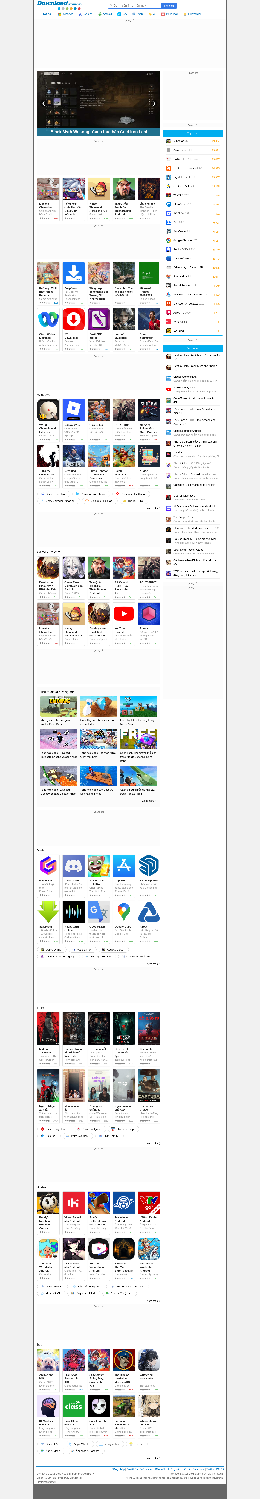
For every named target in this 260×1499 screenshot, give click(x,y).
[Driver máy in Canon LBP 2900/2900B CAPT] (168, 267)
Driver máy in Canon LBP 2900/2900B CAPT (188, 268)
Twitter (210, 1469)
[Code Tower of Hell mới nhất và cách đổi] (168, 400)
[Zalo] (168, 222)
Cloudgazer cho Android (187, 430)
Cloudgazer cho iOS (185, 376)
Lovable (177, 452)
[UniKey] (168, 159)
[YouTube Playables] (168, 389)
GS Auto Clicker (184, 186)
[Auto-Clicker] (168, 150)
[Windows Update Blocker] (168, 294)
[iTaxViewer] (168, 231)
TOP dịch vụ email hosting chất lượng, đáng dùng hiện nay (195, 573)
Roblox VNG (184, 249)
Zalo (178, 222)
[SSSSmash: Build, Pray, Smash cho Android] (168, 421)
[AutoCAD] (168, 312)
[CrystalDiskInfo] (168, 177)
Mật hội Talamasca (184, 495)
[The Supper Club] (168, 519)
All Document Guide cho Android (194, 506)
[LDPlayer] (168, 330)
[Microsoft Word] (168, 258)
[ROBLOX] (168, 213)
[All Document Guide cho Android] (168, 508)
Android (42, 1187)
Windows (43, 394)
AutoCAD (182, 312)
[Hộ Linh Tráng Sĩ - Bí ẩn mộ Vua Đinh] (168, 540)
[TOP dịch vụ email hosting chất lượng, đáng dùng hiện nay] (168, 573)
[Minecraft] (168, 141)
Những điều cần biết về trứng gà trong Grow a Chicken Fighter (195, 443)
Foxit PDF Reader (188, 168)
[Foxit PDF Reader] (168, 168)
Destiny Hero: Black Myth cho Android (195, 367)
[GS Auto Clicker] (168, 186)
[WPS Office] (168, 321)
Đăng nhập (118, 1469)
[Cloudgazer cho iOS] (168, 378)
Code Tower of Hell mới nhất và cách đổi (194, 400)
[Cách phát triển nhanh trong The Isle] (168, 486)
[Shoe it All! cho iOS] (168, 465)
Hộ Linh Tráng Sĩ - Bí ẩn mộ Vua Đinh (194, 538)
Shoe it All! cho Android (195, 473)
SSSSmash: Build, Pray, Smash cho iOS (194, 411)
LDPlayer (178, 330)
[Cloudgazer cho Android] (168, 432)
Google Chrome (185, 240)
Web (40, 850)
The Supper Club (183, 517)
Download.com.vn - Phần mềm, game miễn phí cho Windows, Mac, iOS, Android (59, 5)
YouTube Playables (184, 387)
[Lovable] (168, 454)
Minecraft (181, 140)
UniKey (185, 160)
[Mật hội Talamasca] (168, 497)
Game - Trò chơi (48, 552)
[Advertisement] (130, 47)
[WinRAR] (168, 195)
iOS (40, 1344)
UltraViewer (182, 204)
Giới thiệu (132, 1469)
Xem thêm (153, 508)
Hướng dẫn (173, 1469)
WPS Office (180, 321)
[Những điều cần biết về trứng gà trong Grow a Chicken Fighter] (168, 443)
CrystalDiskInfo (184, 177)
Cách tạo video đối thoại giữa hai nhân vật (195, 562)
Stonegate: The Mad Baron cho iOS (196, 527)
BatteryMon (182, 276)
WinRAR (181, 195)
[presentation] (43, 103)
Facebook (198, 1469)
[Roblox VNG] (168, 249)
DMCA (220, 1469)
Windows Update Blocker (190, 294)
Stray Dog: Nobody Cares (188, 549)
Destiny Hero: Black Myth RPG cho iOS (196, 357)
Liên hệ (186, 1469)
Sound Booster (184, 285)
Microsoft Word (185, 259)
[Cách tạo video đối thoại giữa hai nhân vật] (168, 562)
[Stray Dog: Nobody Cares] (168, 551)
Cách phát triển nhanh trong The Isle (194, 484)
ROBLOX (181, 213)
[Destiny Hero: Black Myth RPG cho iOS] (168, 356)
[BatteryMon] (168, 276)
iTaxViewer (181, 231)
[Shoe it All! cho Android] (168, 475)
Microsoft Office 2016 (188, 305)
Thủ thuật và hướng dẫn (57, 692)
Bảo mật (160, 1469)
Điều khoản (146, 1469)
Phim (41, 1008)
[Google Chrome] (168, 240)
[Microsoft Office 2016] (168, 303)
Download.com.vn (198, 1474)
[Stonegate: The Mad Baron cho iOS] (168, 529)
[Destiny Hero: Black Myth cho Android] (168, 367)
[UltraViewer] (168, 204)
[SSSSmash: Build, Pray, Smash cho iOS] (168, 410)
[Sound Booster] (168, 285)
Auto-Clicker (182, 149)
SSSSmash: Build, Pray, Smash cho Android (194, 422)
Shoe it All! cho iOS (193, 463)
